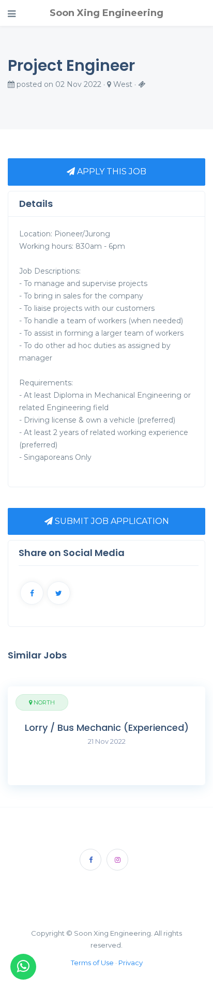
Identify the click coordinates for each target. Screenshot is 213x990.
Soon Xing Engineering (106, 13)
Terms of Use (92, 962)
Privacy (130, 962)
